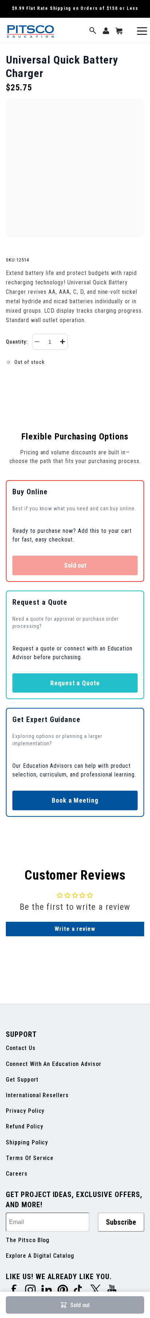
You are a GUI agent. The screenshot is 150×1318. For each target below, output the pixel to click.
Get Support (22, 1079)
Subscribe (121, 1222)
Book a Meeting (75, 800)
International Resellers (37, 1095)
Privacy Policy (25, 1110)
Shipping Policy (27, 1142)
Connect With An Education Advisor (54, 1064)
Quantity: (17, 342)
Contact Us (21, 1048)
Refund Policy (24, 1126)
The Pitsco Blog (28, 1240)
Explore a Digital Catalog (40, 1255)
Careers (17, 1173)
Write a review (75, 928)
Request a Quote (75, 683)
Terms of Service (30, 1158)
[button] (93, 31)
